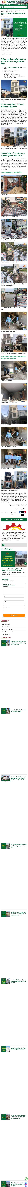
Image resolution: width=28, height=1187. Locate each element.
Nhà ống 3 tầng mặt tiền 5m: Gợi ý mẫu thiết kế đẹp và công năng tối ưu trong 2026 (18, 643)
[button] (1, 7)
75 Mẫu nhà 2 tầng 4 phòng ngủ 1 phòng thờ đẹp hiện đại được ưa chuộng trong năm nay (18, 914)
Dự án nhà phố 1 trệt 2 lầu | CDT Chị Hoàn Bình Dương (18, 710)
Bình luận (5, 586)
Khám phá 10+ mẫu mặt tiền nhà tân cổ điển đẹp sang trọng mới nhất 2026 (18, 1184)
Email (4, 601)
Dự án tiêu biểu (9, 9)
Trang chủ (3, 9)
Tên (4, 596)
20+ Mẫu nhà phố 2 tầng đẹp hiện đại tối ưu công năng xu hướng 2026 (19, 846)
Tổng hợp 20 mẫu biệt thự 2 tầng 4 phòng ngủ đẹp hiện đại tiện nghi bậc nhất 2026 (18, 1117)
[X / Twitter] (3, 545)
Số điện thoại (6, 607)
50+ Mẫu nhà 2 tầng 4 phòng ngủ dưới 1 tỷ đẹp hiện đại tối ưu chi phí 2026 (18, 981)
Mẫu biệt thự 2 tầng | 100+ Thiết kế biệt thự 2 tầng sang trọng (18, 1049)
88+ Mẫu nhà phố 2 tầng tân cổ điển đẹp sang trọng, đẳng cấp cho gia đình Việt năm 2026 (18, 778)
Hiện (10, 53)
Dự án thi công (16, 9)
